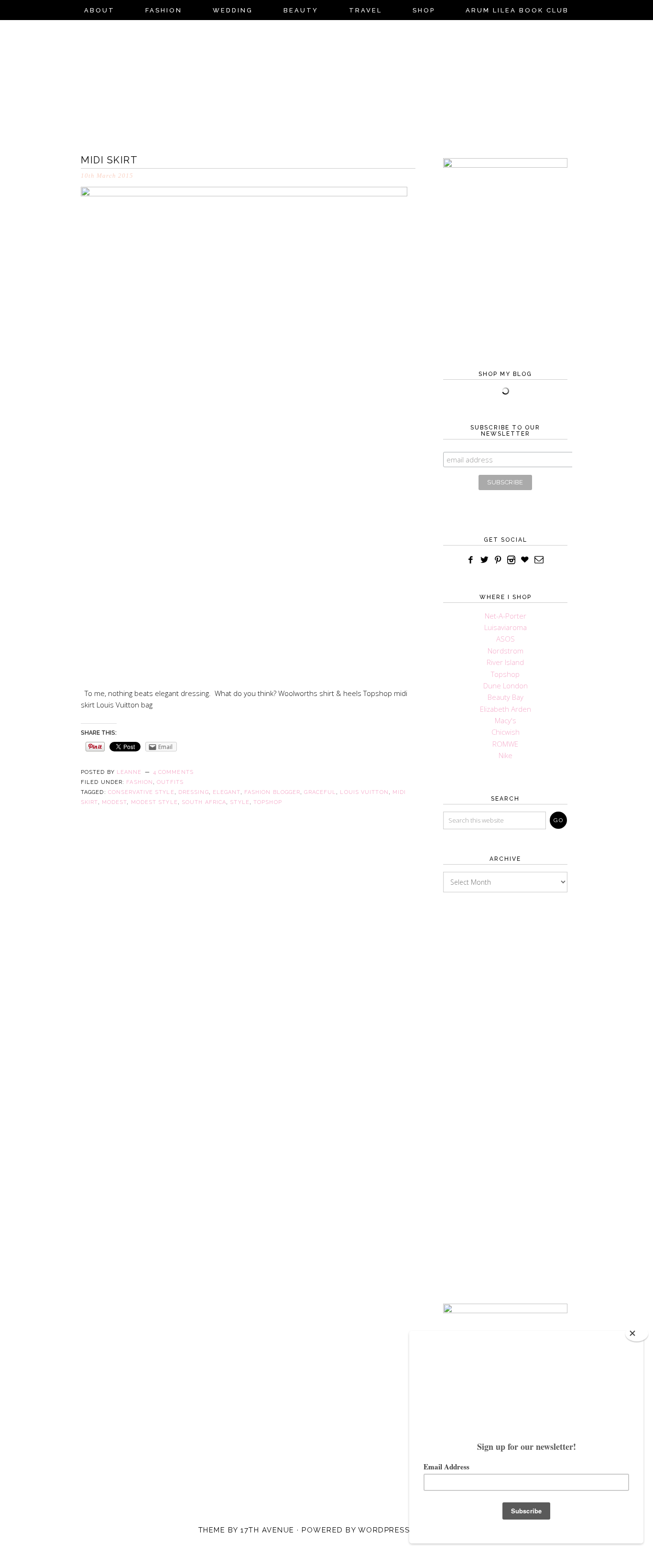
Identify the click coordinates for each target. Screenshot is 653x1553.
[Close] (636, 1333)
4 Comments (173, 772)
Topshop (267, 802)
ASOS (505, 638)
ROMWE (505, 744)
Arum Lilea (326, 83)
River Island (505, 662)
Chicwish (505, 732)
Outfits (170, 782)
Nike (505, 755)
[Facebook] (471, 560)
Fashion (139, 782)
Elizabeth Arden (505, 709)
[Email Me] (539, 560)
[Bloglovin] (525, 560)
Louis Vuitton (364, 792)
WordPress (384, 1530)
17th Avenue (267, 1530)
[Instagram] (511, 560)
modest (114, 802)
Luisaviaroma (505, 627)
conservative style (141, 792)
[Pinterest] (498, 560)
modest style (154, 802)
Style (240, 802)
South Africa (204, 802)
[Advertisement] (505, 1083)
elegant (226, 792)
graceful (320, 792)
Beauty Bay (505, 697)
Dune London (505, 685)
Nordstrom (505, 650)
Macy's (505, 720)
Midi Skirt (109, 160)
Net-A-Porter (505, 616)
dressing (193, 792)
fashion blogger (272, 792)
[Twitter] (484, 560)
